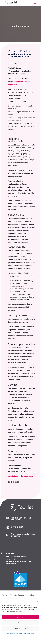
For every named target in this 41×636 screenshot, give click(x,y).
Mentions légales (29, 633)
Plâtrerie (13, 595)
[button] (38, 602)
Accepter (20, 617)
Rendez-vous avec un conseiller (21, 519)
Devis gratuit (17, 527)
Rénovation (29, 595)
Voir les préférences (20, 628)
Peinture (5, 595)
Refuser (20, 623)
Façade (21, 595)
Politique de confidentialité (14, 633)
